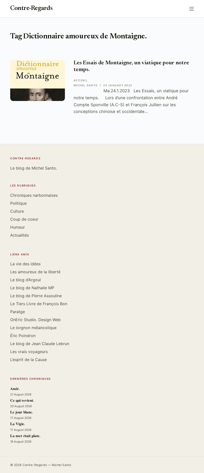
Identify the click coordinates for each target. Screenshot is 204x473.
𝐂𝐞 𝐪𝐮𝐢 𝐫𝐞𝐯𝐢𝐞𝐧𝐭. (22, 401)
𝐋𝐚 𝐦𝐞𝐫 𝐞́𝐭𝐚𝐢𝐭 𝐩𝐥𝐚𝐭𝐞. (25, 436)
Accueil (81, 80)
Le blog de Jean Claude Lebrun (39, 343)
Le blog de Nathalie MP (32, 287)
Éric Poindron (23, 335)
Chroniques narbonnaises (34, 195)
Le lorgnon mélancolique (33, 327)
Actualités (19, 235)
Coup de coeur (24, 219)
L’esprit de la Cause (28, 359)
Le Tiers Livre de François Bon (38, 303)
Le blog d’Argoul (25, 279)
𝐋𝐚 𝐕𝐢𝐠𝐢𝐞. (17, 424)
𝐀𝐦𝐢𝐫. (15, 389)
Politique (18, 203)
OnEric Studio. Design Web (35, 319)
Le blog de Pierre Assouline (36, 295)
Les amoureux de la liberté (35, 271)
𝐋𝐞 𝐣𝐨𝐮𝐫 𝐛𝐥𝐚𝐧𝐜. (21, 412)
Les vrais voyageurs (29, 351)
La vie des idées (25, 263)
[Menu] (191, 8)
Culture (17, 211)
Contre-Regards (31, 8)
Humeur (17, 227)
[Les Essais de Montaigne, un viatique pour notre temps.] (37, 80)
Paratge (17, 311)
